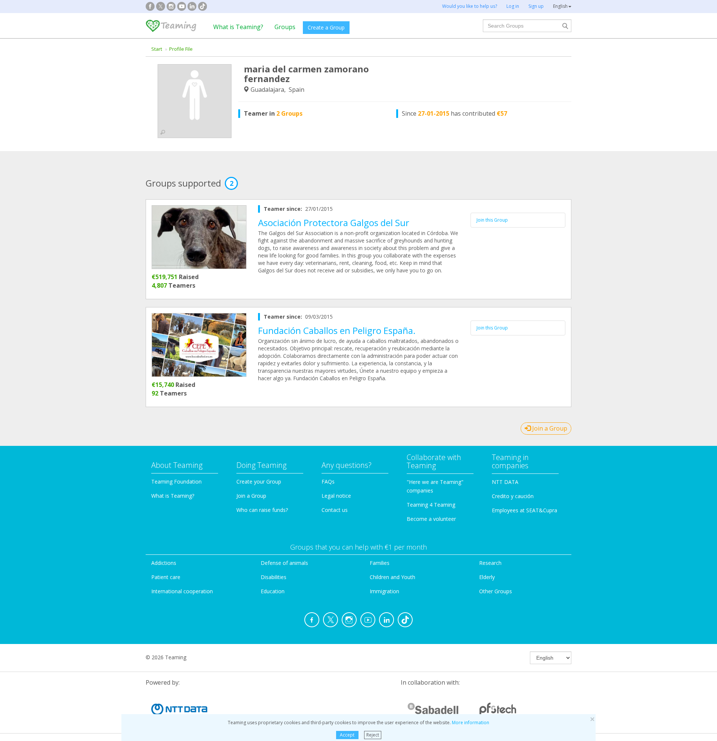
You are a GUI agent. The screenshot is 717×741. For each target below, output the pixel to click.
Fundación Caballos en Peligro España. (337, 330)
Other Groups (495, 591)
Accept (347, 735)
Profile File (181, 49)
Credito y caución (513, 496)
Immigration (384, 591)
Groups (284, 27)
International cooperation (182, 591)
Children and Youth (392, 577)
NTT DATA (505, 481)
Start (156, 49)
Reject (372, 735)
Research (490, 562)
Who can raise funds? (262, 509)
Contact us (335, 509)
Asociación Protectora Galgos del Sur (333, 222)
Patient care (165, 577)
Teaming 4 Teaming (431, 504)
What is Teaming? (238, 27)
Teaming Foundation (176, 481)
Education (273, 591)
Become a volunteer (431, 518)
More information (470, 722)
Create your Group (258, 481)
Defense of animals (284, 562)
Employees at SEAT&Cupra (524, 510)
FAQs (328, 481)
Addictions (163, 562)
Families (379, 562)
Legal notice (336, 495)
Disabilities (273, 577)
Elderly (487, 577)
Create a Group (326, 27)
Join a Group (549, 428)
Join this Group (492, 220)
